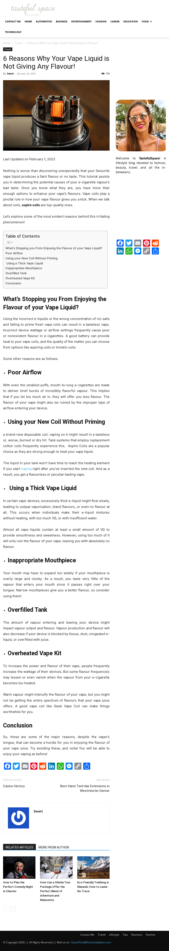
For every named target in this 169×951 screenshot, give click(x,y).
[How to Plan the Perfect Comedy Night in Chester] (19, 867)
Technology (13, 32)
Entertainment (81, 21)
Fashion (101, 21)
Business (61, 21)
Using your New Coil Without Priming (31, 258)
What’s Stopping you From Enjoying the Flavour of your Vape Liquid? (54, 248)
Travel (18, 43)
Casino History (14, 786)
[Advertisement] (141, 69)
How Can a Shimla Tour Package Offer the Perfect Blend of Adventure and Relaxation (55, 891)
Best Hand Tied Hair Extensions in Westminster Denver (85, 788)
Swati (10, 73)
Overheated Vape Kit (21, 278)
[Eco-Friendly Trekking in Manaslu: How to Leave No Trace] (93, 867)
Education (130, 21)
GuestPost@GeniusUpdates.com (91, 942)
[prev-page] (6, 908)
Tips (125, 935)
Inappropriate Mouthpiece (24, 268)
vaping (26, 469)
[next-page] (13, 908)
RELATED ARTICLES (19, 847)
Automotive (44, 21)
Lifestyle (114, 935)
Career (114, 21)
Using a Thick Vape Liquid (25, 263)
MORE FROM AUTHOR (54, 847)
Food (145, 21)
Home (28, 21)
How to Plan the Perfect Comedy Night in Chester (18, 887)
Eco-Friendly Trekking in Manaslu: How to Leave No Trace (93, 887)
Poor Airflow (14, 253)
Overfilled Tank (16, 273)
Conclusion (14, 283)
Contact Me (13, 21)
